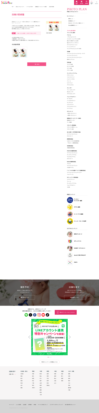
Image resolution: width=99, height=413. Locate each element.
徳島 (62, 373)
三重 (41, 394)
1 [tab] (48, 357)
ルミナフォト (70, 82)
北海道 (22, 373)
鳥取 (55, 373)
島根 (55, 376)
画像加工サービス (71, 120)
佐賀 (69, 376)
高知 (62, 380)
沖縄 (69, 390)
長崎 (69, 378)
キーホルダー (70, 98)
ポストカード (70, 136)
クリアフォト (70, 108)
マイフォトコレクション (72, 55)
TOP (12, 6)
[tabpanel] (49, 337)
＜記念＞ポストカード (71, 113)
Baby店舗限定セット (72, 25)
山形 (21, 385)
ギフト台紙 (69, 68)
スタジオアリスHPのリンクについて (56, 404)
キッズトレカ (70, 102)
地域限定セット (71, 21)
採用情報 (30, 404)
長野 (41, 385)
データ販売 (69, 122)
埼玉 (33, 380)
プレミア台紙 (70, 64)
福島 (21, 387)
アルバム (69, 163)
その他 (68, 187)
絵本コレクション (71, 59)
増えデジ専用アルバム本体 (72, 40)
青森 (21, 376)
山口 (55, 383)
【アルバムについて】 (71, 36)
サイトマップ (11, 404)
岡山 (55, 378)
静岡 (41, 390)
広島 (55, 380)
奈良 (48, 383)
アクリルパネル (70, 84)
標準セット (70, 18)
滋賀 (48, 373)
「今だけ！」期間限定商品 (72, 142)
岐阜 (41, 387)
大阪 (48, 378)
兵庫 (48, 380)
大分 (69, 383)
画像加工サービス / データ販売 (41, 6)
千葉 (33, 383)
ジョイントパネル (71, 79)
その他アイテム (70, 167)
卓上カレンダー (70, 91)
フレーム (69, 181)
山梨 (41, 383)
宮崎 (69, 385)
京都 (48, 376)
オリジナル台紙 (70, 66)
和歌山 (48, 385)
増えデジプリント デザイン (73, 42)
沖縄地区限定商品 (71, 147)
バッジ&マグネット (71, 100)
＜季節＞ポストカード (71, 115)
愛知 (41, 392)
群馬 (33, 378)
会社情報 (24, 404)
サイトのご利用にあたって (43, 404)
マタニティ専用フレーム (72, 127)
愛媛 (62, 378)
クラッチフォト (70, 104)
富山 (41, 376)
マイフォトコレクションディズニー (74, 57)
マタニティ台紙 (70, 129)
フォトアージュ (70, 174)
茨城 (33, 373)
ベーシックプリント (71, 46)
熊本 (69, 380)
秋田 (21, 383)
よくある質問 (18, 404)
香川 (62, 376)
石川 (41, 378)
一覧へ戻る (36, 64)
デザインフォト (70, 75)
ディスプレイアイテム (71, 154)
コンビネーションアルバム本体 (73, 38)
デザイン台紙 (70, 70)
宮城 (21, 380)
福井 (41, 380)
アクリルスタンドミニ (71, 106)
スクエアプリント (71, 179)
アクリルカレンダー (71, 93)
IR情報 (35, 404)
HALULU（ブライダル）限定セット (75, 23)
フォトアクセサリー (71, 185)
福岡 (69, 373)
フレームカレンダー (71, 89)
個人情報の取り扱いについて (70, 404)
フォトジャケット (70, 77)
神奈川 (33, 387)
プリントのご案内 (71, 32)
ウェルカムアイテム (71, 156)
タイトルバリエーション (72, 44)
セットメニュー (70, 16)
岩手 (21, 378)
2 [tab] (49, 357)
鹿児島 (69, 387)
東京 (33, 385)
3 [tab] (50, 357)
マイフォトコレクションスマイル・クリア (76, 53)
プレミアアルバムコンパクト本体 (74, 48)
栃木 (33, 376)
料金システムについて (20, 6)
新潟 (41, 373)
